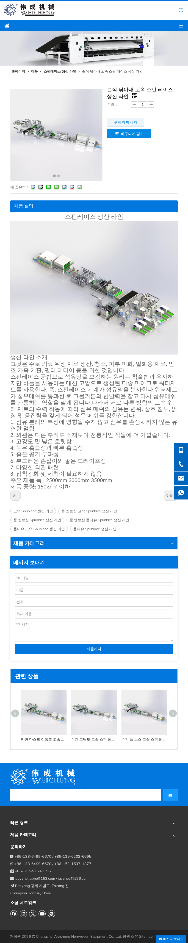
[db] (43, 777)
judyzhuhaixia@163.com (35, 878)
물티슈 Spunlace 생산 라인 (94, 529)
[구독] (170, 795)
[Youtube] (42, 913)
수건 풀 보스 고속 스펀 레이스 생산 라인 (144, 739)
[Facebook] (14, 913)
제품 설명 (23, 206)
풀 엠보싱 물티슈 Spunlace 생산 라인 (99, 520)
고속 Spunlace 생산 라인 (33, 511)
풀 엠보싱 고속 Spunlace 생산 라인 (89, 511)
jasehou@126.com (73, 878)
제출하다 (94, 648)
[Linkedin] (23, 913)
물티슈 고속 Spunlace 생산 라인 (39, 529)
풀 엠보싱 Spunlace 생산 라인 (37, 520)
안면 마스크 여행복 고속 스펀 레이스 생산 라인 (43, 739)
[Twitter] (32, 913)
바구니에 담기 (132, 133)
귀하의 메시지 (125, 122)
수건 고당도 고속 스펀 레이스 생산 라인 (94, 739)
